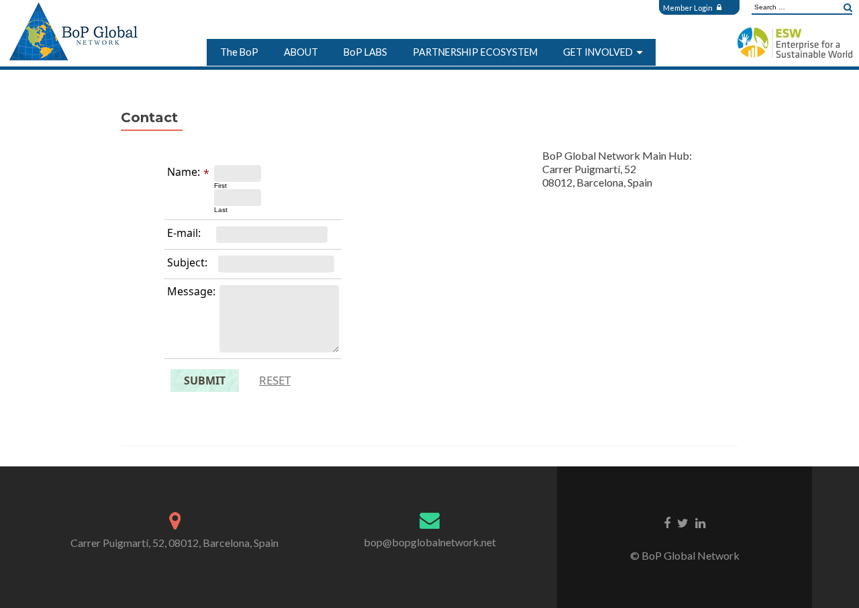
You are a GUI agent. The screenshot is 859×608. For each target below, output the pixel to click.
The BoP (239, 52)
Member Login (688, 7)
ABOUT (301, 52)
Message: (191, 291)
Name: (183, 171)
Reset (275, 380)
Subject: (187, 262)
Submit (204, 380)
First (220, 185)
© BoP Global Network (685, 555)
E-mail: (184, 232)
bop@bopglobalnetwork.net (430, 542)
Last (221, 209)
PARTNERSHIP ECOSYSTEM (475, 52)
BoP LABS (365, 52)
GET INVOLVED (598, 52)
